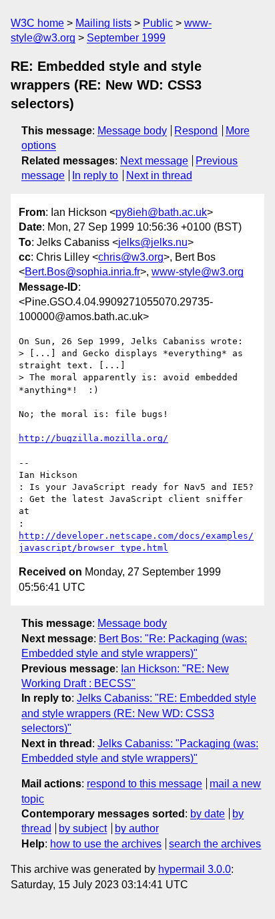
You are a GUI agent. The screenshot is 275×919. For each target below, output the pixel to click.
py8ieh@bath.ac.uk (161, 212)
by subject (83, 828)
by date (207, 813)
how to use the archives (106, 843)
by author (137, 828)
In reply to (95, 175)
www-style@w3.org (198, 271)
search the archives (215, 843)
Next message (154, 160)
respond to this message (144, 783)
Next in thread (159, 175)
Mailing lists (103, 23)
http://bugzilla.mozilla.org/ (93, 438)
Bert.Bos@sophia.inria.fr (82, 271)
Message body (132, 130)
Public (158, 23)
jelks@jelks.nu (153, 242)
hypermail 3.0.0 (194, 869)
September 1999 (126, 37)
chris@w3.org (131, 257)
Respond (196, 130)
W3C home (37, 23)
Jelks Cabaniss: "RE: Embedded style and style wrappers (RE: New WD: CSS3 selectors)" (138, 713)
